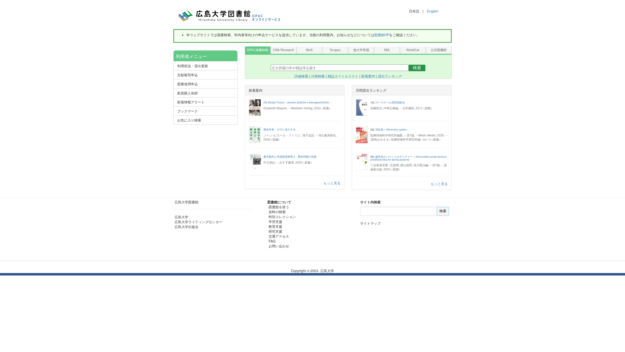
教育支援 (275, 226)
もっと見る (332, 182)
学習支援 (275, 221)
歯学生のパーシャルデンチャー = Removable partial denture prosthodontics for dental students (408, 158)
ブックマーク (187, 111)
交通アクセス (279, 236)
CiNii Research (283, 50)
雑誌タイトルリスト (343, 76)
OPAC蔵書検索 (257, 50)
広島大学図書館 (186, 201)
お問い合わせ (279, 245)
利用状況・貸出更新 (192, 65)
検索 (417, 68)
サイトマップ (370, 223)
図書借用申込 (187, 83)
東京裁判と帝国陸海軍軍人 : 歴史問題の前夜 (290, 156)
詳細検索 (301, 76)
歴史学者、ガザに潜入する (279, 129)
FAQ (272, 241)
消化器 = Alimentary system (391, 129)
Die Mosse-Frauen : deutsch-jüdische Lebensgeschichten (296, 102)
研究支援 (275, 231)
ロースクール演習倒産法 (390, 102)
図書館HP (381, 34)
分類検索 (318, 76)
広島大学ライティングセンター (198, 221)
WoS (309, 50)
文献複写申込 (187, 74)
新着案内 (368, 76)
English (432, 11)
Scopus (335, 50)
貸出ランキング (390, 76)
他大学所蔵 (361, 50)
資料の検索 (277, 211)
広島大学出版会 (186, 226)
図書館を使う (279, 206)
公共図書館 (439, 50)
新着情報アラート (191, 101)
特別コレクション (282, 216)
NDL (387, 50)
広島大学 (181, 216)
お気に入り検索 (189, 120)
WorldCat (412, 50)
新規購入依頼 (187, 92)
